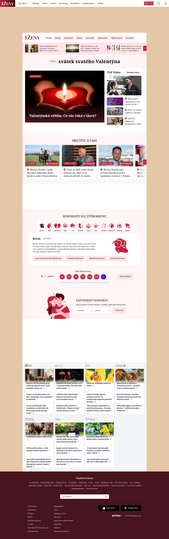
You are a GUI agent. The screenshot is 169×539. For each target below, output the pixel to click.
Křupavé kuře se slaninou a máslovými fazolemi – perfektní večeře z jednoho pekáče (128, 385)
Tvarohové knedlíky (134, 486)
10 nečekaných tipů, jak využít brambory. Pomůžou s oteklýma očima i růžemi (98, 450)
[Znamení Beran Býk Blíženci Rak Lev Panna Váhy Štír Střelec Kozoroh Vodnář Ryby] (84, 310)
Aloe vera (87, 486)
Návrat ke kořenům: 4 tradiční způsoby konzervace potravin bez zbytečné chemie (129, 396)
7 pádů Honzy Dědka (35, 486)
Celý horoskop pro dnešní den (48, 258)
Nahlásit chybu (33, 531)
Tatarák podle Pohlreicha (73, 486)
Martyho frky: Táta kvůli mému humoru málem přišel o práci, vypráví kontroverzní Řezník (67, 439)
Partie (91, 483)
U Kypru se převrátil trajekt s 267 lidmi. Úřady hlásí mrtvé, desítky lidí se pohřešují (39, 396)
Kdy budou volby (107, 483)
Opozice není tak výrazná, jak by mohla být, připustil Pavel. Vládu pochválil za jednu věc (38, 385)
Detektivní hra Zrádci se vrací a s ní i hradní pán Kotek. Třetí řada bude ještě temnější (69, 385)
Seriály (53, 3)
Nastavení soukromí (61, 531)
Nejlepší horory (61, 483)
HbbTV (30, 517)
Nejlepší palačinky (78, 488)
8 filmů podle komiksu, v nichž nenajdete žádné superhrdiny (37, 449)
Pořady (100, 3)
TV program (72, 483)
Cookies (30, 524)
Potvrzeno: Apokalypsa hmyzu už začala (99, 384)
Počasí (97, 483)
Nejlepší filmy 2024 (47, 483)
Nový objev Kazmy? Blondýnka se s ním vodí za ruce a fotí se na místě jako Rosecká (69, 461)
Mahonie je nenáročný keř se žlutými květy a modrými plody (98, 438)
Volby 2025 (48, 486)
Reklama (31, 513)
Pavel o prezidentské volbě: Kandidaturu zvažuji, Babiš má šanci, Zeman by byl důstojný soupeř (37, 409)
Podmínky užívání (34, 521)
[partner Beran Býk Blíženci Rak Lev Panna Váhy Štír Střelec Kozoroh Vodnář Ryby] (102, 310)
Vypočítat (119, 310)
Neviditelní (75, 3)
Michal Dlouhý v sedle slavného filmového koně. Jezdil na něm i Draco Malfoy (42, 172)
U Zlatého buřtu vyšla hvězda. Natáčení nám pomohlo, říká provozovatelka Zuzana (67, 396)
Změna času (83, 483)
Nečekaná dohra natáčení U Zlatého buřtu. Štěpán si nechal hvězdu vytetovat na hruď (67, 408)
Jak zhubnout (34, 483)
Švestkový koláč (92, 488)
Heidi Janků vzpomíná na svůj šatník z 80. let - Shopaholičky (132, 103)
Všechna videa (133, 72)
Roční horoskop (118, 258)
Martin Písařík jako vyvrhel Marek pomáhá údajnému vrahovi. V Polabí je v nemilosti (115, 174)
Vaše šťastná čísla (83, 271)
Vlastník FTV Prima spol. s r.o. (38, 528)
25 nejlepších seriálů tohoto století (39, 437)
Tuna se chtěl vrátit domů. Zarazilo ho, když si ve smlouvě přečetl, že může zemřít (79, 174)
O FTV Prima (32, 506)
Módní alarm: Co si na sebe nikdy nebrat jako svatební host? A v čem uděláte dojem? (131, 49)
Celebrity (35, 3)
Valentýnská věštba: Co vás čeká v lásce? (62, 115)
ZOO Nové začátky (121, 483)
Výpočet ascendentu (118, 486)
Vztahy (44, 3)
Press (56, 510)
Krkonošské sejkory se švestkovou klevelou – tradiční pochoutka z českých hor (129, 408)
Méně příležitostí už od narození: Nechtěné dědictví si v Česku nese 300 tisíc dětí (50, 49)
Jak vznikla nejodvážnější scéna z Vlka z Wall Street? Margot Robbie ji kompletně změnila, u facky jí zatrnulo (38, 463)
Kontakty (57, 517)
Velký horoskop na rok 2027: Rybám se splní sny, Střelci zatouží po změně (90, 48)
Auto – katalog (134, 483)
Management (58, 506)
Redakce (57, 528)
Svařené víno (58, 486)
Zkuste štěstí (125, 276)
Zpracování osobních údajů (63, 521)
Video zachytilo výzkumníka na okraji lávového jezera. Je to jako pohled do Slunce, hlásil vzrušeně (99, 408)
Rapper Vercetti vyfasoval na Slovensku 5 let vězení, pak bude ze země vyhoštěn (69, 450)
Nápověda (57, 524)
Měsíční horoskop (97, 258)
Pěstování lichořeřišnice (100, 486)
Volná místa (32, 510)
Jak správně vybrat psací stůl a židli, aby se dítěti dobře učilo (98, 460)
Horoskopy (63, 3)
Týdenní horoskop (75, 258)
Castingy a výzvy (60, 513)
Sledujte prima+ (88, 3)
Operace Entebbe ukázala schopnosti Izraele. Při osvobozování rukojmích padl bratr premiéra (99, 398)
